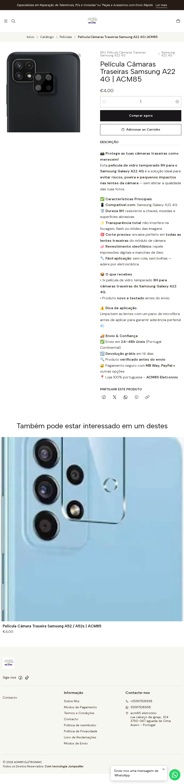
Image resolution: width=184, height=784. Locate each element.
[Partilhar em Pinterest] (136, 397)
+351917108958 (141, 701)
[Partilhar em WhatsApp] (125, 397)
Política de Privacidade (80, 731)
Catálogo (47, 37)
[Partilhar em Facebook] (103, 397)
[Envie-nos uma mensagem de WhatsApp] (174, 774)
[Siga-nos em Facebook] (20, 677)
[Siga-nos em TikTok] (27, 677)
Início (30, 37)
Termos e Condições (79, 713)
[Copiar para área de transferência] (147, 397)
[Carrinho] (178, 21)
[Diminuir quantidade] (104, 101)
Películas (66, 37)
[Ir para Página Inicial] (92, 21)
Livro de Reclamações (80, 737)
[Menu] (6, 21)
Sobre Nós (71, 701)
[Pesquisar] (13, 21)
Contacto (10, 697)
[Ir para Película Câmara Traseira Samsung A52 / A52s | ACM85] (92, 529)
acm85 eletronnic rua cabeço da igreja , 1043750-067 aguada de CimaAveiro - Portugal (150, 719)
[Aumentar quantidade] (177, 101)
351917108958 (140, 707)
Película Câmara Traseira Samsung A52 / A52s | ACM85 (52, 626)
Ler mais (161, 5)
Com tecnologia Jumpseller (64, 766)
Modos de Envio (76, 743)
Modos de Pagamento (80, 707)
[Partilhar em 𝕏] (114, 397)
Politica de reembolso (80, 725)
